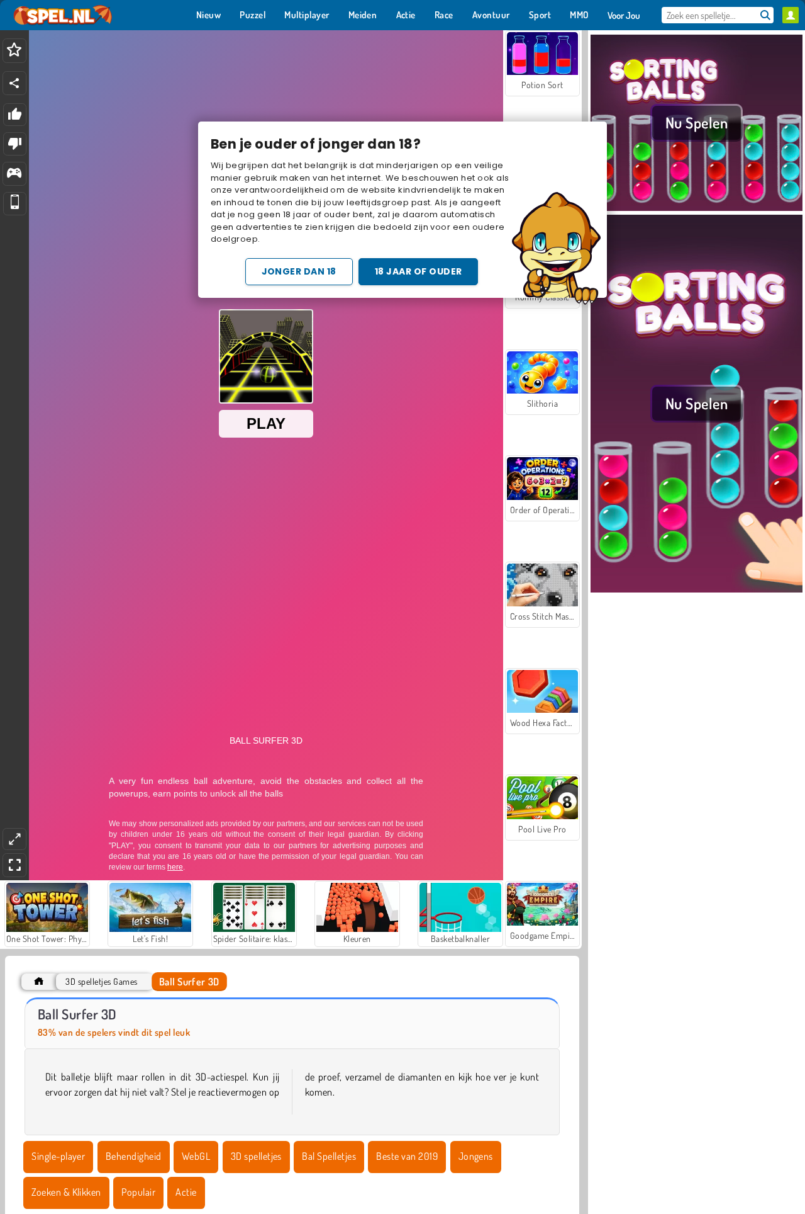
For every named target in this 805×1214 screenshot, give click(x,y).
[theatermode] (14, 839)
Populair (138, 1192)
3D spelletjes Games (101, 981)
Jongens (475, 1156)
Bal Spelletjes (329, 1156)
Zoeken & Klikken (66, 1192)
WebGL (196, 1156)
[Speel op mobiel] (14, 203)
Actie (185, 1192)
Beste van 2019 (407, 1156)
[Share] (14, 83)
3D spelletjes (256, 1156)
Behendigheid (134, 1156)
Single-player (58, 1156)
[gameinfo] (14, 174)
